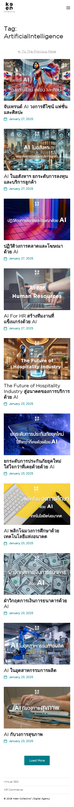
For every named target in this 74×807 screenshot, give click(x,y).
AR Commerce (13, 789)
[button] (68, 7)
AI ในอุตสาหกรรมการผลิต (30, 670)
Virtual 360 (11, 781)
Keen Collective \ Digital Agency (31, 798)
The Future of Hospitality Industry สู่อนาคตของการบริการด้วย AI (37, 391)
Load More (37, 760)
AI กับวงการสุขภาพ (23, 734)
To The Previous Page (37, 51)
